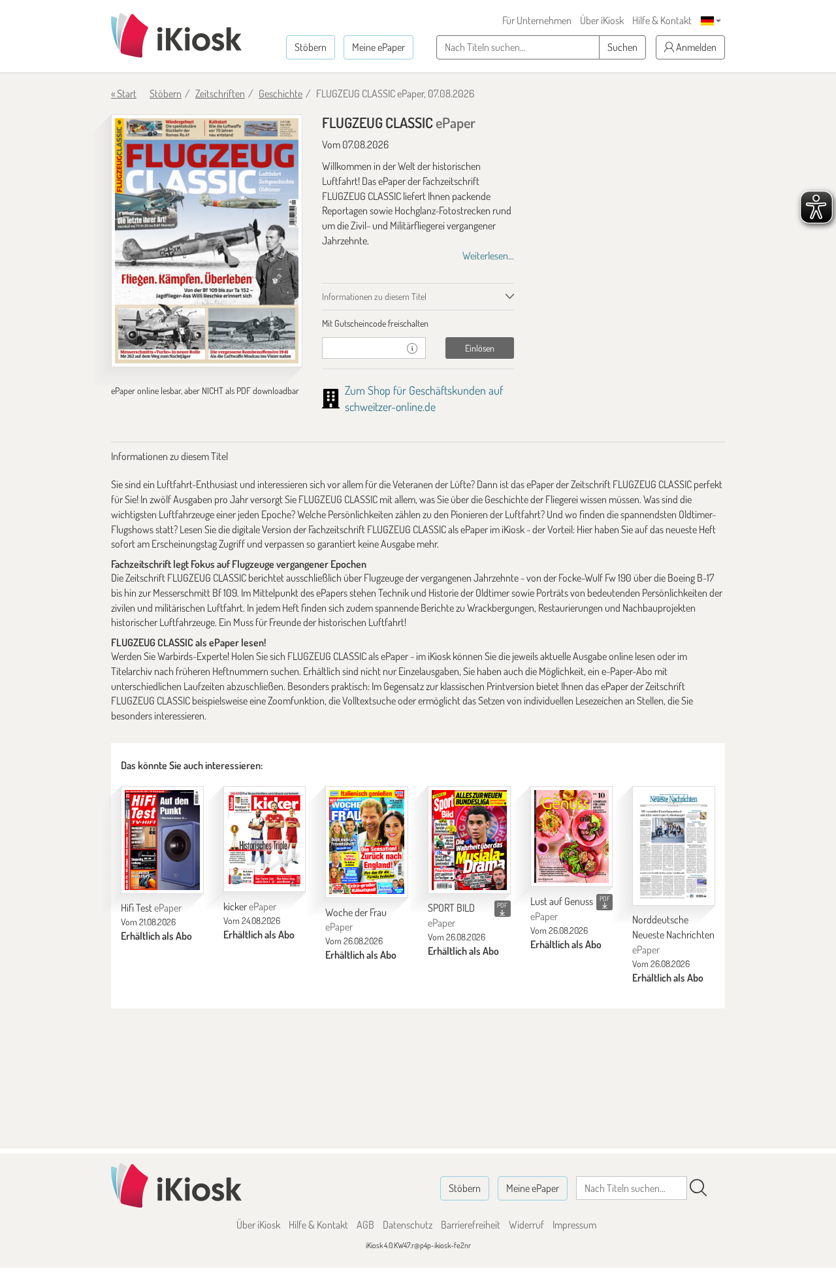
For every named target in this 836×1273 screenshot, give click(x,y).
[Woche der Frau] (366, 842)
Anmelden (695, 47)
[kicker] (264, 839)
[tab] (417, 323)
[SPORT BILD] (469, 840)
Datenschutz (407, 1224)
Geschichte (280, 93)
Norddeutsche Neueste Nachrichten (673, 934)
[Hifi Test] (162, 840)
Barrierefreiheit (470, 1224)
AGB (365, 1224)
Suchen (622, 47)
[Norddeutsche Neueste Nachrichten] (673, 846)
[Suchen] (698, 1188)
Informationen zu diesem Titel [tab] (374, 296)
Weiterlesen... (488, 255)
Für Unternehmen (536, 20)
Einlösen (479, 348)
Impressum (574, 1224)
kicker (249, 906)
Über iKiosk (602, 20)
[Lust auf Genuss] (571, 836)
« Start (124, 93)
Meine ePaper (378, 47)
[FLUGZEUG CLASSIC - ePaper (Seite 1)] (206, 240)
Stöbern (311, 47)
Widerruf (526, 1224)
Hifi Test (151, 907)
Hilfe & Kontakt (662, 20)
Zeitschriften (220, 93)
